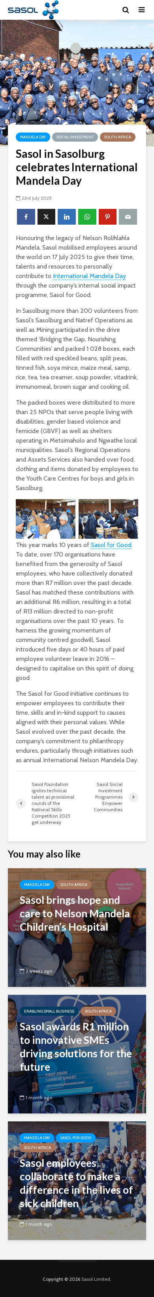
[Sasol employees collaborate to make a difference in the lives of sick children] (77, 1180)
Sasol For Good (75, 1137)
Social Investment (75, 137)
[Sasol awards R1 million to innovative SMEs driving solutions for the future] (77, 1053)
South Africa (117, 137)
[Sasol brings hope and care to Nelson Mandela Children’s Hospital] (77, 927)
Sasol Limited (95, 1279)
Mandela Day (33, 137)
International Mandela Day (89, 276)
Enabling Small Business (49, 1011)
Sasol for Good (111, 545)
